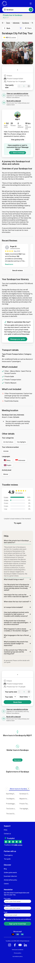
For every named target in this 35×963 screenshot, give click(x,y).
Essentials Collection (10, 876)
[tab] (19, 789)
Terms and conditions (17, 949)
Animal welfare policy (10, 880)
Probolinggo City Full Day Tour (11, 804)
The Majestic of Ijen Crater (11, 799)
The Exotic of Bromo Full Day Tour (11, 809)
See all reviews (17, 270)
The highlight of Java (24, 809)
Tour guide (7, 859)
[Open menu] (30, 3)
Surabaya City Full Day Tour (24, 794)
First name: (7, 898)
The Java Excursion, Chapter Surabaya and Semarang (11, 814)
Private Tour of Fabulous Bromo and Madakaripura (24, 804)
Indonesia (16, 23)
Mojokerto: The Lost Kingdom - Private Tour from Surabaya (24, 799)
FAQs (5, 830)
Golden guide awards (10, 872)
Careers (6, 883)
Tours (8, 23)
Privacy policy (17, 953)
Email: (5, 912)
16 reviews (19, 493)
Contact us (7, 833)
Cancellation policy (17, 956)
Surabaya (25, 23)
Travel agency (8, 855)
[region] (17, 255)
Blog (5, 869)
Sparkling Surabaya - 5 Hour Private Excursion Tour (11, 794)
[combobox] (24, 697)
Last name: (7, 905)
